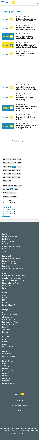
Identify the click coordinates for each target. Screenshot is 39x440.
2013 (4, 170)
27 (7, 214)
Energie (4, 363)
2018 (9, 174)
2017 (4, 174)
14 (9, 209)
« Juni (4, 216)
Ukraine (4, 373)
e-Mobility (5, 366)
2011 (14, 166)
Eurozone (5, 298)
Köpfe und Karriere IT (9, 325)
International (6, 256)
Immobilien (6, 378)
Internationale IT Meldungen (11, 322)
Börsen (4, 302)
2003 (14, 159)
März (15, 185)
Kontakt (19, 410)
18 (3, 211)
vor (33, 141)
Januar (5, 185)
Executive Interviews (9, 356)
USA (3, 300)
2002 (9, 159)
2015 (13, 170)
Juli (11, 189)
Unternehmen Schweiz (9, 236)
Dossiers (5, 368)
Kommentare (6, 381)
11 (3, 209)
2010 (9, 166)
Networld (5, 332)
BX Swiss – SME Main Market (11, 278)
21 (8, 211)
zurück (7, 141)
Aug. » (8, 216)
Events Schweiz (7, 244)
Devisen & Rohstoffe (8, 305)
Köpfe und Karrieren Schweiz (11, 246)
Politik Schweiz (7, 239)
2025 (4, 181)
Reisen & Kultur (7, 337)
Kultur (4, 339)
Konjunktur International (10, 263)
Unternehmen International (11, 258)
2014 (9, 170)
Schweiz (4, 234)
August (16, 189)
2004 (19, 159)
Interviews (5, 351)
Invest (4, 288)
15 (10, 209)
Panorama (5, 266)
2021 (4, 177)
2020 (18, 174)
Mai (4, 189)
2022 (9, 177)
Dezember (13, 196)
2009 (4, 166)
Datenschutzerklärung (19, 405)
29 (10, 214)
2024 (18, 177)
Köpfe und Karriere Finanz (10, 283)
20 (7, 211)
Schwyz (4, 251)
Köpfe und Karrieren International (13, 268)
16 (12, 209)
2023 (13, 177)
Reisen (4, 344)
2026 (9, 181)
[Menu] (3, 2)
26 (5, 214)
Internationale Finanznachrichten (13, 280)
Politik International (9, 261)
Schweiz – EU (6, 376)
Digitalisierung (7, 317)
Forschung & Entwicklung (10, 371)
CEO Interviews (7, 354)
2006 (9, 163)
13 (7, 209)
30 (12, 214)
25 (3, 214)
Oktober (13, 193)
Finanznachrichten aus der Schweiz (13, 276)
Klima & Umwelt (7, 361)
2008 (19, 163)
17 (14, 209)
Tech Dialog (6, 329)
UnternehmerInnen (8, 383)
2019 (13, 174)
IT (3, 312)
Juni (8, 189)
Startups (5, 310)
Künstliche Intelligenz (9, 315)
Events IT (5, 327)
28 (9, 214)
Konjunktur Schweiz (8, 241)
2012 (18, 166)
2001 (4, 159)
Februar (10, 185)
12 (5, 209)
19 (5, 211)
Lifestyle (5, 342)
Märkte (4, 293)
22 (10, 211)
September (6, 193)
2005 (4, 163)
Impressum (19, 401)
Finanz (4, 273)
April (20, 185)
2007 (14, 163)
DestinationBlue (7, 346)
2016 (18, 170)
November (6, 196)
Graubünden (6, 249)
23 (12, 211)
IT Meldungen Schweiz (9, 320)
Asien (4, 295)
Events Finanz (6, 285)
